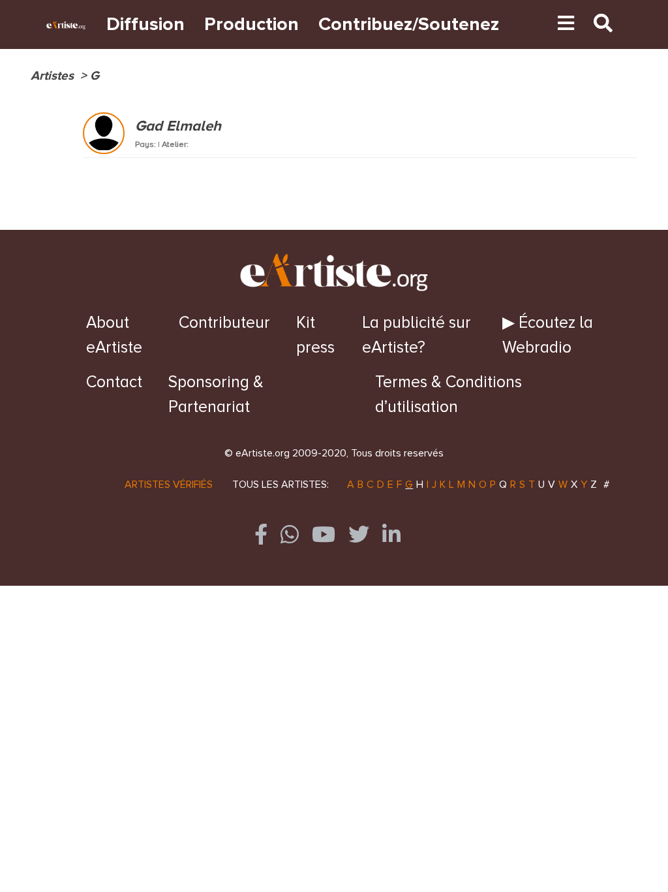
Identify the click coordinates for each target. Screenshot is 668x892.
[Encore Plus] (566, 24)
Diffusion (145, 24)
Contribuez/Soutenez (408, 24)
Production (251, 24)
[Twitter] (358, 534)
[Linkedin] (391, 534)
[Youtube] (538, 24)
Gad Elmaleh (178, 126)
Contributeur (224, 322)
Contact (114, 382)
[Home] (518, 24)
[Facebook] (260, 534)
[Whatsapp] (290, 534)
